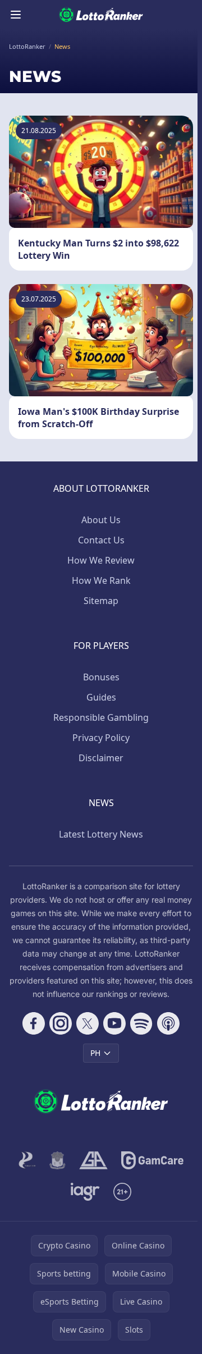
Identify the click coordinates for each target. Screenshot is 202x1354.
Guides (101, 697)
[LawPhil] (57, 1160)
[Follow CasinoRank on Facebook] (33, 1023)
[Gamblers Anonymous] (93, 1160)
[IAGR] (85, 1192)
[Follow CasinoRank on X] (87, 1023)
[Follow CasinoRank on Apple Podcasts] (168, 1023)
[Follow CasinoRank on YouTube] (114, 1023)
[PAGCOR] (27, 1160)
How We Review (101, 560)
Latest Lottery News (101, 834)
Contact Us (101, 540)
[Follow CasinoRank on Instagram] (60, 1023)
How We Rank (101, 580)
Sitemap (101, 600)
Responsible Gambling (101, 717)
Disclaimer (101, 758)
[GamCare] (152, 1160)
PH (95, 1052)
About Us (101, 520)
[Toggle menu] (15, 14)
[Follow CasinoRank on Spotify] (141, 1023)
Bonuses (101, 677)
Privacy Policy (101, 737)
